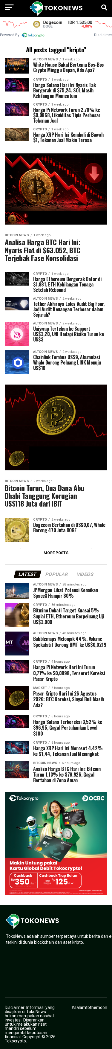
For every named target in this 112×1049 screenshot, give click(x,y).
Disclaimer (103, 35)
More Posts (56, 553)
